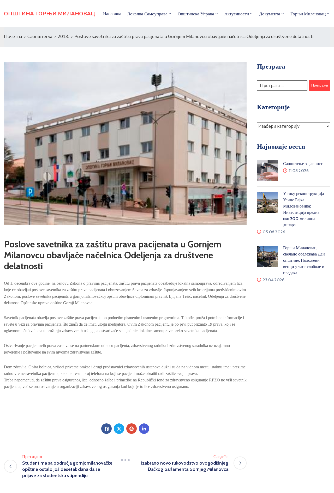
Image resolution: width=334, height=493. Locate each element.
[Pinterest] (131, 428)
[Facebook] (106, 428)
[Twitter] (119, 428)
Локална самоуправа (147, 13)
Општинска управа (196, 13)
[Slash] (125, 459)
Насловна (112, 13)
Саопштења (39, 37)
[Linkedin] (144, 428)
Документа (269, 13)
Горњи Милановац (308, 13)
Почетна (13, 37)
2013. (63, 37)
